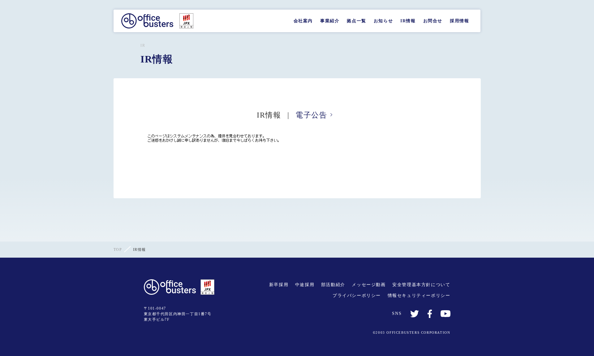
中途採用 (304, 284)
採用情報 (459, 21)
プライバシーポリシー (357, 295)
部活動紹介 (333, 284)
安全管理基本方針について (421, 284)
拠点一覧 (356, 21)
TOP (118, 249)
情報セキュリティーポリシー (419, 295)
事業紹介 (329, 21)
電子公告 (311, 115)
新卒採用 (278, 284)
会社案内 (303, 21)
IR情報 (407, 21)
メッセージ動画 (368, 284)
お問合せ (432, 21)
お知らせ (383, 21)
